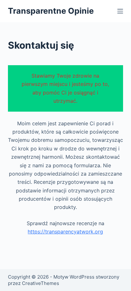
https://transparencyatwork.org (65, 231)
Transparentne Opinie (51, 11)
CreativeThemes (40, 283)
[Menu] (120, 11)
